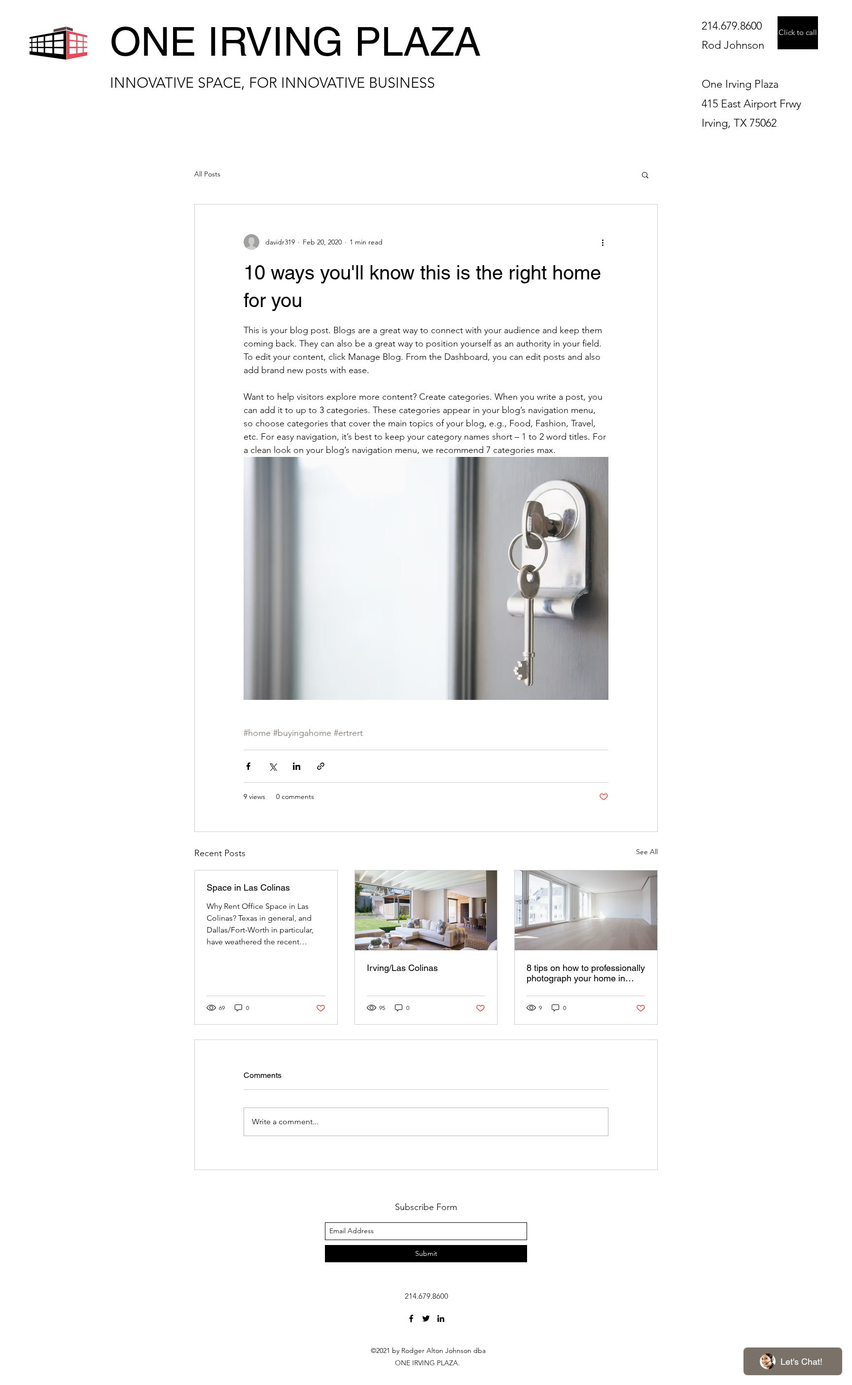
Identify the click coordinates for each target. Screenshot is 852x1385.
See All (647, 851)
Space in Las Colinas (248, 887)
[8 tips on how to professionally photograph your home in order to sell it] (586, 910)
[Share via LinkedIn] (296, 766)
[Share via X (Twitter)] (272, 766)
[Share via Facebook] (248, 766)
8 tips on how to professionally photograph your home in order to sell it (586, 973)
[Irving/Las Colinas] (426, 910)
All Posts (207, 174)
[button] (645, 174)
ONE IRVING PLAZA (295, 41)
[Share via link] (320, 766)
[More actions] (602, 242)
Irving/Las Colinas (402, 968)
